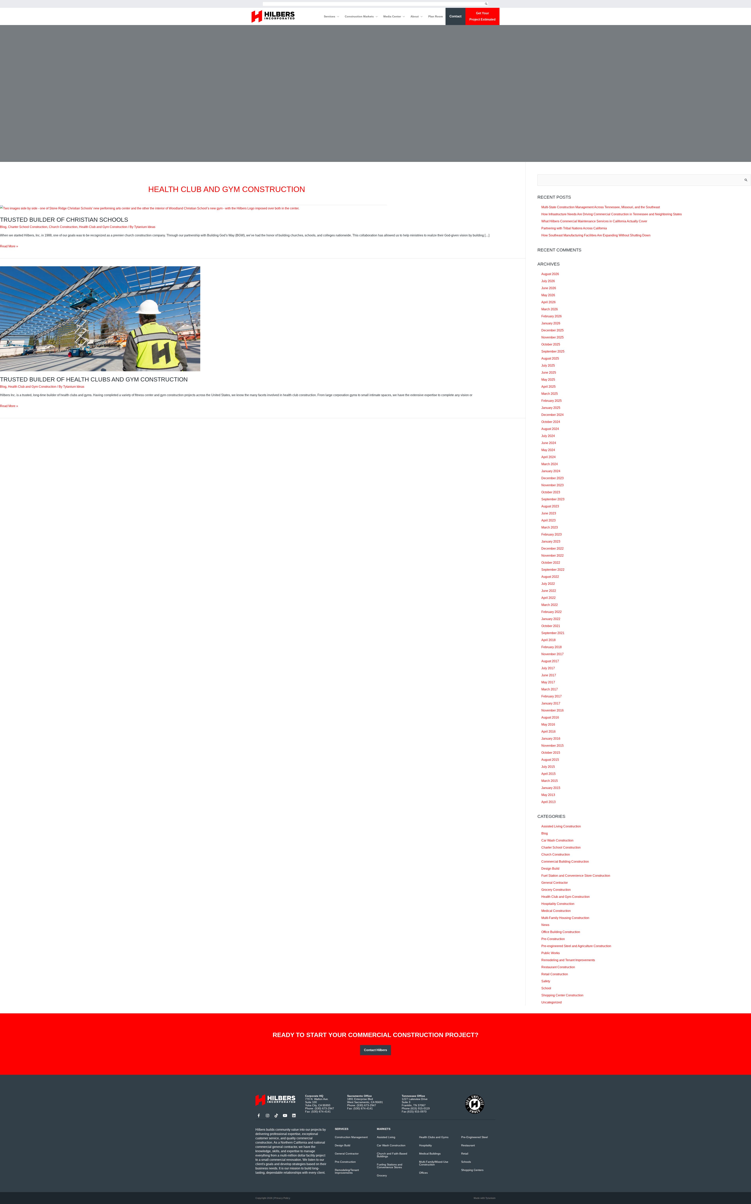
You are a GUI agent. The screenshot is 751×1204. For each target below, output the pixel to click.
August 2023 (550, 506)
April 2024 (548, 457)
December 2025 (552, 330)
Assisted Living (386, 1137)
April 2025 (548, 386)
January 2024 (550, 471)
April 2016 (548, 731)
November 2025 (552, 337)
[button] (337, 16)
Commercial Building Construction (565, 861)
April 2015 (548, 773)
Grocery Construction (556, 889)
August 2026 (550, 274)
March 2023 (549, 527)
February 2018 (551, 647)
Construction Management (351, 1137)
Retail (464, 1153)
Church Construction (63, 227)
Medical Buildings (430, 1153)
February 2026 (551, 316)
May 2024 (548, 450)
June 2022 (548, 590)
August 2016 (550, 717)
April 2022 (548, 597)
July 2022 (548, 583)
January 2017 (550, 703)
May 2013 (548, 795)
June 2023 (548, 513)
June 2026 (548, 288)
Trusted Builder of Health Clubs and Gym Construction (94, 379)
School (546, 988)
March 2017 (549, 689)
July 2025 (548, 365)
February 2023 (551, 534)
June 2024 (548, 443)
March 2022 (549, 604)
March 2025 (549, 393)
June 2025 (548, 372)
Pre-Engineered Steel (474, 1137)
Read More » (9, 246)
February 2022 (551, 612)
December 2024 (552, 414)
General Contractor (554, 882)
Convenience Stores (389, 1167)
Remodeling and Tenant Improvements (568, 960)
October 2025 (550, 344)
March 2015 (549, 780)
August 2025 (550, 358)
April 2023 (548, 520)
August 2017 (550, 661)
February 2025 (551, 400)
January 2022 (550, 619)
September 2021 (552, 633)
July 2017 (548, 668)
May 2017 (548, 682)
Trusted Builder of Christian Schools (64, 219)
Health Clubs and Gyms (433, 1137)
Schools (466, 1161)
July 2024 (548, 436)
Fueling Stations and (389, 1164)
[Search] (486, 4)
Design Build (550, 868)
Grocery (382, 1175)
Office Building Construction (560, 932)
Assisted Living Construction (561, 826)
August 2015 (550, 759)
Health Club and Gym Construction (103, 227)
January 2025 (550, 407)
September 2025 (552, 351)
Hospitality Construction (557, 903)
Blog (3, 227)
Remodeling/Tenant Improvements (347, 1171)
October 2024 (550, 421)
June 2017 (548, 675)
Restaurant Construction (558, 967)
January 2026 (550, 323)
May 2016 (548, 724)
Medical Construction (556, 910)
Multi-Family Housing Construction (565, 918)
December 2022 (552, 548)
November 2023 (552, 485)
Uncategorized (551, 1002)
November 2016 (552, 710)
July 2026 (548, 281)
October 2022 (550, 562)
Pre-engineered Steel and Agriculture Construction (576, 946)
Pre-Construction (553, 939)
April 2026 (548, 302)
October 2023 (550, 492)
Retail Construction (554, 974)
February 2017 (551, 696)
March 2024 (549, 464)
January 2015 (550, 788)
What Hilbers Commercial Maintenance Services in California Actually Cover (594, 221)
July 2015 (548, 766)
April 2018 (548, 640)
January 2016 (550, 738)
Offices (423, 1172)
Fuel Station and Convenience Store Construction (575, 875)
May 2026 (548, 295)
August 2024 (550, 429)
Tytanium (490, 1198)
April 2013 (548, 802)
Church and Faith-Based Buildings (392, 1155)
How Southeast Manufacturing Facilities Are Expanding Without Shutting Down (595, 235)
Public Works (550, 953)
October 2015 (550, 752)
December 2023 (552, 478)
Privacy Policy (282, 1198)
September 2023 (552, 499)
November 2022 (552, 555)
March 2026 (549, 309)
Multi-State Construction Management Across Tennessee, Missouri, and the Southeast (600, 207)
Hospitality (425, 1145)
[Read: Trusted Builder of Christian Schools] (149, 208)
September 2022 (552, 569)
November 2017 (552, 654)
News (545, 925)
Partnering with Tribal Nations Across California (574, 228)
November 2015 (552, 745)
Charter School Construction (27, 227)
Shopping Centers (472, 1170)
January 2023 (550, 541)
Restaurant (468, 1145)
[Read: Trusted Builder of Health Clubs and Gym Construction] (100, 318)
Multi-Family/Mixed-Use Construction (433, 1163)
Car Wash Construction (557, 840)
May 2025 (548, 379)
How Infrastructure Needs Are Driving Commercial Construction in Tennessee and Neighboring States (611, 214)
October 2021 (550, 626)
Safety (545, 981)
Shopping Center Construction (562, 995)
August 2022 (550, 576)
